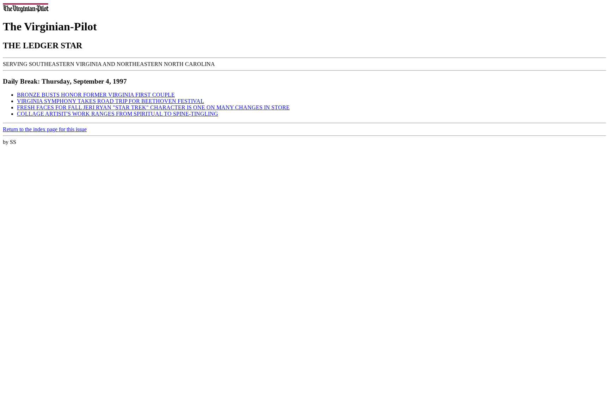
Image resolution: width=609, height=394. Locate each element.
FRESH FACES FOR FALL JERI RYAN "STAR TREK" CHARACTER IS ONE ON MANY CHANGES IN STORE (153, 107)
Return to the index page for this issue (45, 129)
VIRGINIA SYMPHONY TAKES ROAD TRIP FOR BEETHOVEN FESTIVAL (110, 101)
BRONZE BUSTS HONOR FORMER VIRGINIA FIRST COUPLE (96, 95)
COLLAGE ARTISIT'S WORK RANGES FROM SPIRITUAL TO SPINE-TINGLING (117, 114)
